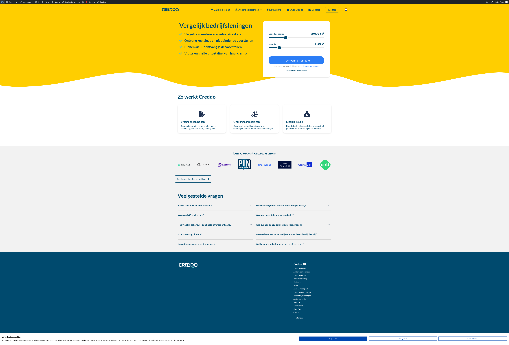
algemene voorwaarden (311, 66)
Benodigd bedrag (276, 33)
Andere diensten (300, 299)
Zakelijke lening (222, 9)
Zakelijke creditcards (302, 292)
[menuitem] (2, 2)
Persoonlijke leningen (302, 295)
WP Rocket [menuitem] (101, 2)
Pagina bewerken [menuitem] (72, 2)
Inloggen (332, 9)
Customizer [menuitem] (28, 2)
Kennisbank (275, 9)
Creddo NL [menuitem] (13, 2)
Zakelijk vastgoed (300, 289)
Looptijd (273, 44)
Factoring (297, 282)
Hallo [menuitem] (499, 2)
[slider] (286, 38)
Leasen (296, 285)
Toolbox (296, 302)
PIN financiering (300, 278)
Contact (316, 9)
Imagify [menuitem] (92, 2)
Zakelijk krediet (299, 275)
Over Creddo (296, 9)
